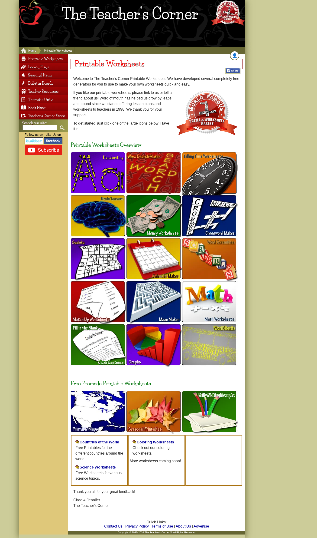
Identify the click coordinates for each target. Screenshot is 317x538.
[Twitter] (34, 140)
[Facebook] (53, 140)
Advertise (201, 526)
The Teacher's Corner (130, 14)
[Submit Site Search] (62, 128)
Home (32, 50)
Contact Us (113, 526)
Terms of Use (162, 526)
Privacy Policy (137, 526)
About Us (183, 526)
